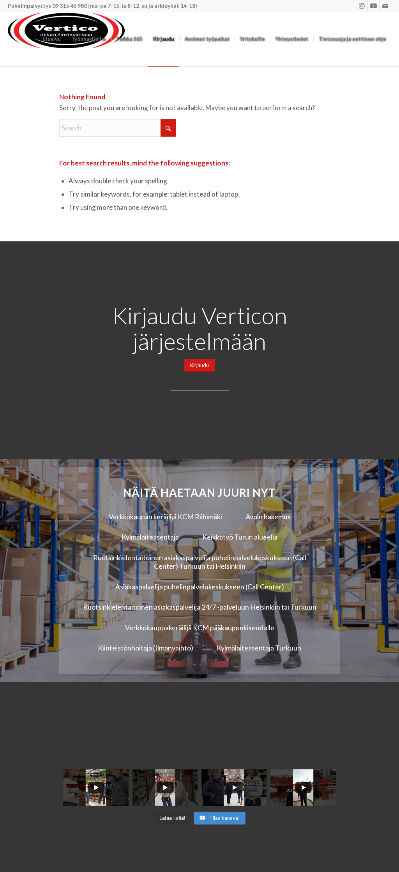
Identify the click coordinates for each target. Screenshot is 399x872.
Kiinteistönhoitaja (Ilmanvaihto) (145, 647)
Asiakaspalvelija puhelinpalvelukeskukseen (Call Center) (199, 586)
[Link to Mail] (385, 6)
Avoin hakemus (268, 516)
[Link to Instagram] (361, 6)
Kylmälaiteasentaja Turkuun (259, 647)
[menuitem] (51, 39)
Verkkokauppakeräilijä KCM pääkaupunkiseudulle (199, 627)
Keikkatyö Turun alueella (239, 537)
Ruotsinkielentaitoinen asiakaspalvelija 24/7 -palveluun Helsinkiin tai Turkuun (199, 607)
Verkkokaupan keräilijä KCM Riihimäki (165, 516)
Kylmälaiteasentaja (150, 537)
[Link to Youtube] (373, 6)
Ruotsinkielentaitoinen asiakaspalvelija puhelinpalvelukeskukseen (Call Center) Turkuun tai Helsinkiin (199, 562)
